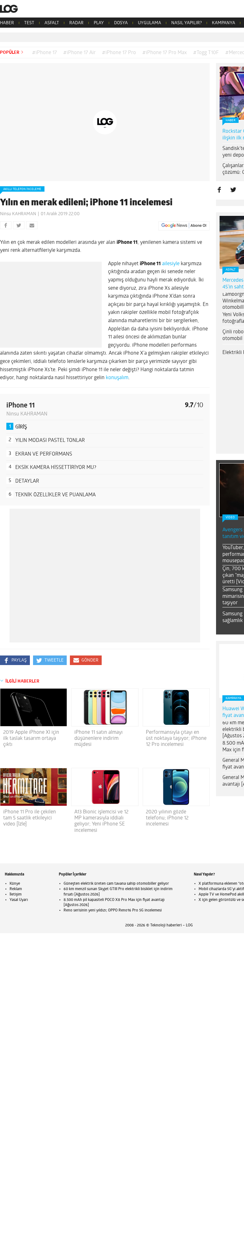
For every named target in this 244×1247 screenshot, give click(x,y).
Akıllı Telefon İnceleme (22, 189)
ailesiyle (171, 263)
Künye (15, 884)
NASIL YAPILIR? (186, 23)
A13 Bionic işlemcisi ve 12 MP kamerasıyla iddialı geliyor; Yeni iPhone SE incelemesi (101, 821)
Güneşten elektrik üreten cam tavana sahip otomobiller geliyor (116, 884)
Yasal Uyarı (19, 900)
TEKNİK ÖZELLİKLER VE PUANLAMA (55, 495)
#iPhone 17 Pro (119, 52)
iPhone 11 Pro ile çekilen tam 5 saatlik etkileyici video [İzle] (29, 818)
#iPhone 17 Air (79, 52)
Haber (230, 120)
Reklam (16, 889)
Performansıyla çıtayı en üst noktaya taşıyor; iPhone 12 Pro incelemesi (176, 738)
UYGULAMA (149, 23)
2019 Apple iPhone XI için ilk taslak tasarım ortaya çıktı (31, 738)
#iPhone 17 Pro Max (164, 52)
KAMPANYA (223, 23)
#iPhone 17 (44, 52)
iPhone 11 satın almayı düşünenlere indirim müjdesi (98, 738)
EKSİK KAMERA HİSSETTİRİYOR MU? (55, 467)
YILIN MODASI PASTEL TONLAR (50, 440)
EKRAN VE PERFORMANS (43, 454)
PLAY (99, 23)
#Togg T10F (206, 52)
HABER (7, 23)
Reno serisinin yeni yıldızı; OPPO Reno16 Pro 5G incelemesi (113, 910)
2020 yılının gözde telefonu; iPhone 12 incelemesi (167, 818)
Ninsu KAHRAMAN (18, 214)
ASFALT (51, 23)
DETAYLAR (27, 481)
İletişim (16, 894)
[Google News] (184, 225)
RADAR (76, 23)
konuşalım (117, 377)
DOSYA (121, 23)
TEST (29, 23)
